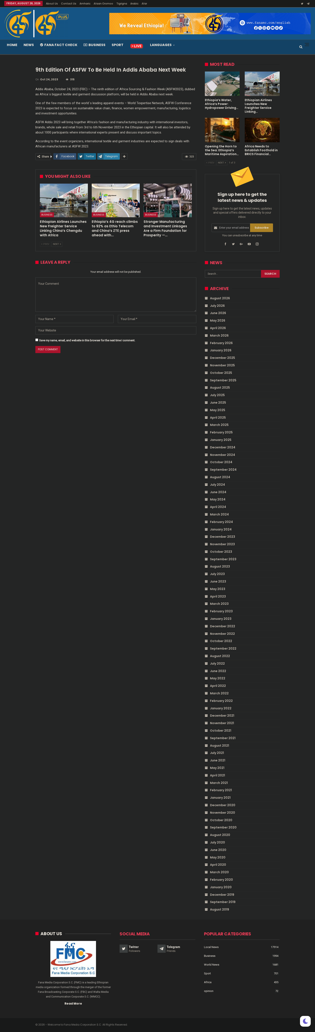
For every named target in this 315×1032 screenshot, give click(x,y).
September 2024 (223, 469)
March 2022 (219, 693)
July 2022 (217, 663)
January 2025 (220, 440)
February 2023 (221, 611)
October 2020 (221, 820)
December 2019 (222, 895)
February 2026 (221, 343)
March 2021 (219, 783)
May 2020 (217, 857)
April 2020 (218, 865)
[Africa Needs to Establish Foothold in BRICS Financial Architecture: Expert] (262, 130)
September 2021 (223, 738)
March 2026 (219, 335)
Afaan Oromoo (103, 3)
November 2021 (222, 723)
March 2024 (219, 514)
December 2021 (222, 715)
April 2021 (217, 775)
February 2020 (221, 880)
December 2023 (222, 537)
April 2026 (218, 328)
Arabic (134, 3)
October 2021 (220, 730)
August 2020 (220, 835)
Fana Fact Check (60, 44)
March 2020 (219, 872)
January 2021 (220, 797)
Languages (161, 44)
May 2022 (217, 678)
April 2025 (218, 417)
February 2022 (221, 701)
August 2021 (219, 745)
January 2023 (220, 619)
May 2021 (217, 768)
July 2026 (217, 306)
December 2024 (222, 447)
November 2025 (222, 365)
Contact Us (68, 3)
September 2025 (223, 380)
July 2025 (217, 395)
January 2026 (220, 350)
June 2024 (218, 492)
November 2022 (222, 634)
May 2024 (217, 499)
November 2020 (222, 812)
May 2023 (217, 589)
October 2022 (221, 641)
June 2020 (218, 850)
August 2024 (220, 477)
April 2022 (218, 686)
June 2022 (218, 671)
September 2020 (223, 827)
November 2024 (222, 455)
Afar (144, 3)
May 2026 (217, 320)
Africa (208, 982)
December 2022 (222, 626)
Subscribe (261, 227)
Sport (117, 44)
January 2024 (221, 529)
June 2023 (218, 581)
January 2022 (220, 708)
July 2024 (217, 484)
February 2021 (221, 790)
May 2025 (217, 410)
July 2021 (217, 753)
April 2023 (218, 596)
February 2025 (221, 432)
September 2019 (223, 902)
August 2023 (220, 566)
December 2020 (222, 805)
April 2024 (218, 507)
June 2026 (218, 313)
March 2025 (219, 425)
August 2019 (219, 909)
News (29, 44)
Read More (73, 1003)
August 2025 (220, 387)
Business (96, 44)
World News (211, 964)
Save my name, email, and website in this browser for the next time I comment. (87, 340)
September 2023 (223, 559)
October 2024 (221, 462)
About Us (52, 3)
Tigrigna (121, 3)
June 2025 (218, 402)
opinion (208, 991)
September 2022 (223, 648)
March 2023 (219, 604)
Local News (211, 947)
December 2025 (222, 358)
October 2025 (221, 373)
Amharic (85, 3)
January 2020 (221, 887)
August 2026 (220, 298)
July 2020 (217, 842)
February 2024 (221, 522)
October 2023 (221, 552)
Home (12, 44)
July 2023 (217, 574)
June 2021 (217, 760)
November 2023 (222, 544)
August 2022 (220, 656)
